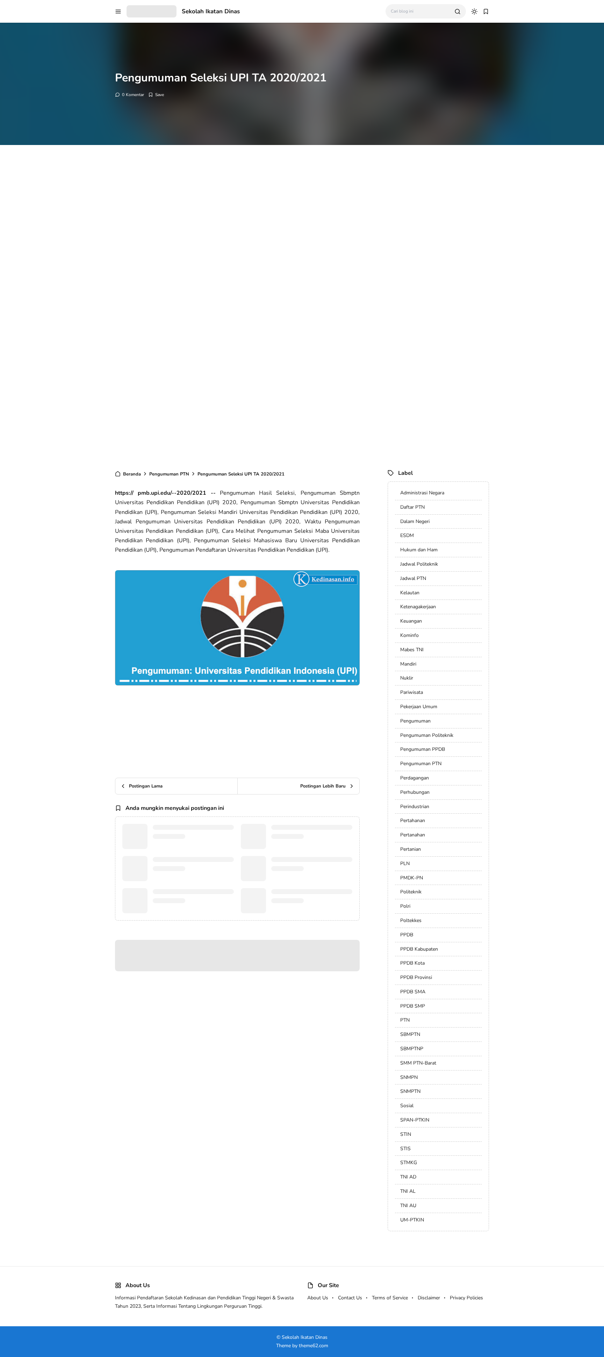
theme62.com (313, 1345)
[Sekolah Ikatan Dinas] (152, 11)
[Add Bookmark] (156, 94)
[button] (118, 11)
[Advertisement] (209, 258)
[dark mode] (474, 11)
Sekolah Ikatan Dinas (211, 11)
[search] (457, 11)
